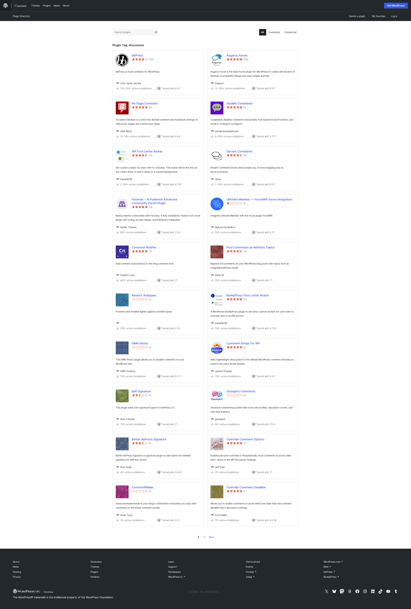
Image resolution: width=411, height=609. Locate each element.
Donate (251, 571)
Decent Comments (239, 151)
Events (249, 566)
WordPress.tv (176, 576)
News (16, 566)
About (16, 561)
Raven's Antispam (144, 295)
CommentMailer (142, 487)
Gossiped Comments (241, 391)
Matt (327, 566)
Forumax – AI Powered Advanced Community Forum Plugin (154, 201)
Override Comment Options (245, 439)
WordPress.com (333, 561)
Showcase (96, 561)
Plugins (94, 571)
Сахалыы (48, 592)
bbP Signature (141, 391)
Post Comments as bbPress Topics (251, 247)
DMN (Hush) (140, 343)
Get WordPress (396, 5)
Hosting (17, 571)
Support (172, 566)
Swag (250, 576)
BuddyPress (331, 576)
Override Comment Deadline (246, 487)
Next (211, 537)
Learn (171, 561)
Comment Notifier (144, 247)
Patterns (95, 576)
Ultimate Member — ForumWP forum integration (259, 199)
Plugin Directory (21, 16)
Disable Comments (240, 103)
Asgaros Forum (237, 55)
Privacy (17, 576)
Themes (95, 566)
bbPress (137, 55)
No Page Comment (145, 103)
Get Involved (253, 561)
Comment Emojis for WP (243, 343)
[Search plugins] (156, 32)
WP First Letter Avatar (147, 151)
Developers (174, 571)
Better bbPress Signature (149, 439)
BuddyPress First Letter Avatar (248, 295)
